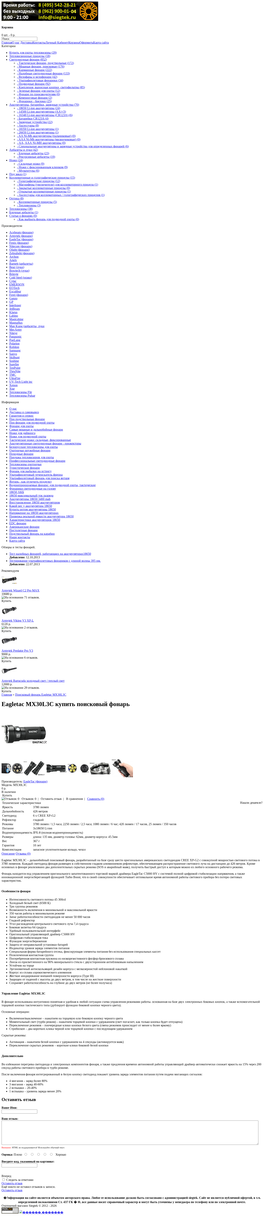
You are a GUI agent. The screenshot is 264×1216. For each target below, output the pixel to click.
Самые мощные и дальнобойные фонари (36, 429)
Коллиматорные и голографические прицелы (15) (42, 177)
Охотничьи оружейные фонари (29, 450)
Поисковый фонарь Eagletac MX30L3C (40, 694)
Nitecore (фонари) (20, 246)
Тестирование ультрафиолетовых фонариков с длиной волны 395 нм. (55, 560)
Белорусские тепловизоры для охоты (33, 447)
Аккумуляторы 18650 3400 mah (29, 499)
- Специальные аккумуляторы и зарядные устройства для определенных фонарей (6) (73, 146)
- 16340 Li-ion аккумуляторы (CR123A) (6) (44, 115)
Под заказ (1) (17, 174)
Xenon (13, 385)
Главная (7, 42)
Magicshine (16, 319)
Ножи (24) (16, 160)
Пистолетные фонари (23, 530)
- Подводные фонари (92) (33, 83)
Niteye (13, 333)
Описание (8, 853)
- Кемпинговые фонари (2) (34, 97)
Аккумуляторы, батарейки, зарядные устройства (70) (44, 104)
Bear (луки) (16, 267)
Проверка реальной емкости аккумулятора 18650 (41, 516)
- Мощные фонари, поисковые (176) (40, 66)
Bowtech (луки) (19, 270)
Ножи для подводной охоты (27, 436)
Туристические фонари (24, 467)
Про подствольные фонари (27, 419)
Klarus (13, 312)
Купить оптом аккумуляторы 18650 (32, 509)
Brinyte (13, 274)
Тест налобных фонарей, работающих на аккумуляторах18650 (50, 553)
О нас (16, 42)
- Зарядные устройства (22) (35, 122)
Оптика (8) (16, 198)
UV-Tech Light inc (20, 381)
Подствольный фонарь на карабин (32, 533)
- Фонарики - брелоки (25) (34, 101)
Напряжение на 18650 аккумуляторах (34, 513)
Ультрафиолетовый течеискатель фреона (36, 474)
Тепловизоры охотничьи (25, 464)
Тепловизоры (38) (21, 208)
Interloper (15, 305)
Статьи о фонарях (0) (23, 215)
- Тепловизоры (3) (29, 205)
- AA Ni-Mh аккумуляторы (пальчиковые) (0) (46, 136)
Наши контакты (19, 537)
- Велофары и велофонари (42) (37, 77)
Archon (14, 256)
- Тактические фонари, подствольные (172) (45, 63)
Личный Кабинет (56, 42)
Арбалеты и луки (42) (23, 149)
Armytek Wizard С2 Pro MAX (20, 590)
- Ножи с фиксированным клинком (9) (42, 167)
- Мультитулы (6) (28, 170)
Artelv (13, 260)
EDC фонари (17, 523)
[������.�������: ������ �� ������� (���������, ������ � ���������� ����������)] (41, 1212)
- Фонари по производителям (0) (38, 94)
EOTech (14, 288)
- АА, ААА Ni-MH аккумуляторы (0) (41, 143)
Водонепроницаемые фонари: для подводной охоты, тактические (52, 485)
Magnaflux (16, 322)
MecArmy (15, 329)
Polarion (14, 343)
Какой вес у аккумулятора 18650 (30, 506)
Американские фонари (24, 526)
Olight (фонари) (19, 249)
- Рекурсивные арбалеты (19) (36, 156)
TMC (12, 374)
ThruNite (14, 371)
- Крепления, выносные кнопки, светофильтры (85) (51, 87)
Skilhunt (14, 357)
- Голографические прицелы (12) (38, 181)
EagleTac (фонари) (21, 239)
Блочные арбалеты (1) (23, 212)
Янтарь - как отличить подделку (30, 481)
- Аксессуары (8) (28, 125)
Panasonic (15, 336)
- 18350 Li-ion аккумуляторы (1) (38, 129)
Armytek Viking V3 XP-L (18, 620)
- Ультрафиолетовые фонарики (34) (40, 80)
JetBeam (14, 308)
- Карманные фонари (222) (34, 70)
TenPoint (14, 367)
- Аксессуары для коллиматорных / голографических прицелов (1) (61, 195)
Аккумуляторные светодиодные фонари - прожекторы (45, 443)
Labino (13, 315)
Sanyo (13, 354)
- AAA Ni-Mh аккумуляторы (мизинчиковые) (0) (48, 139)
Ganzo (13, 298)
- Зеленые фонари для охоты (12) (38, 90)
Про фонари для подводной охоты (32, 422)
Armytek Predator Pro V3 (17, 650)
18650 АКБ (16, 492)
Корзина (73, 42)
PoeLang (14, 340)
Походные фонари (21, 453)
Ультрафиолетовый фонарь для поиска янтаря (39, 478)
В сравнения (74, 798)
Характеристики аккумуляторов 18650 (34, 519)
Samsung (14, 350)
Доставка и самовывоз (24, 412)
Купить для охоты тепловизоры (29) (33, 52)
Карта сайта (101, 42)
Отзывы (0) (23, 853)
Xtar (12, 388)
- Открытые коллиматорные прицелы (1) (44, 191)
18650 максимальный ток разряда (31, 495)
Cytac (12, 281)
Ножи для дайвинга (22, 433)
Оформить (86, 42)
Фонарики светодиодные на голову (32, 488)
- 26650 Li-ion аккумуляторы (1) (38, 132)
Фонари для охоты (21, 426)
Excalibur (15, 291)
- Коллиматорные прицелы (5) (37, 202)
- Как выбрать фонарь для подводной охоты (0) (48, 219)
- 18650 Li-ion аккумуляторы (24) (38, 108)
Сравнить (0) (95, 798)
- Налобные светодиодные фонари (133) (43, 73)
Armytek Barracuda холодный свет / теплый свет (33, 680)
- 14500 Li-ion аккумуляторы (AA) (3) (41, 111)
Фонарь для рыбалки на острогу (30, 471)
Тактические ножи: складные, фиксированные (40, 440)
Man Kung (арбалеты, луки (26, 326)
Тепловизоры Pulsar (22, 395)
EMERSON (16, 284)
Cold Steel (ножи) (20, 277)
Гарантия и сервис (21, 415)
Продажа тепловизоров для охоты (31, 457)
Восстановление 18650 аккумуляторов (34, 502)
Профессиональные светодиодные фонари (37, 460)
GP (11, 301)
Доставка (26, 42)
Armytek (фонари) (21, 235)
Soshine (14, 361)
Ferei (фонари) (18, 295)
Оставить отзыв (51, 798)
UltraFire (14, 378)
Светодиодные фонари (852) (28, 59)
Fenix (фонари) (19, 242)
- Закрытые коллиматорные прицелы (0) (43, 188)
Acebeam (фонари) (21, 232)
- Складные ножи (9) (30, 163)
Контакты (38, 42)
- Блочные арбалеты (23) (33, 153)
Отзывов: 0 (29, 798)
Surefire (14, 364)
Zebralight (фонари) (21, 253)
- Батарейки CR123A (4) (33, 118)
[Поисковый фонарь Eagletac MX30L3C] (24, 756)
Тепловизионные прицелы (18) (29, 56)
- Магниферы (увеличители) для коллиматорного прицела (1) (57, 184)
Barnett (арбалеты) (21, 263)
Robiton (14, 347)
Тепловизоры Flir (20, 392)
